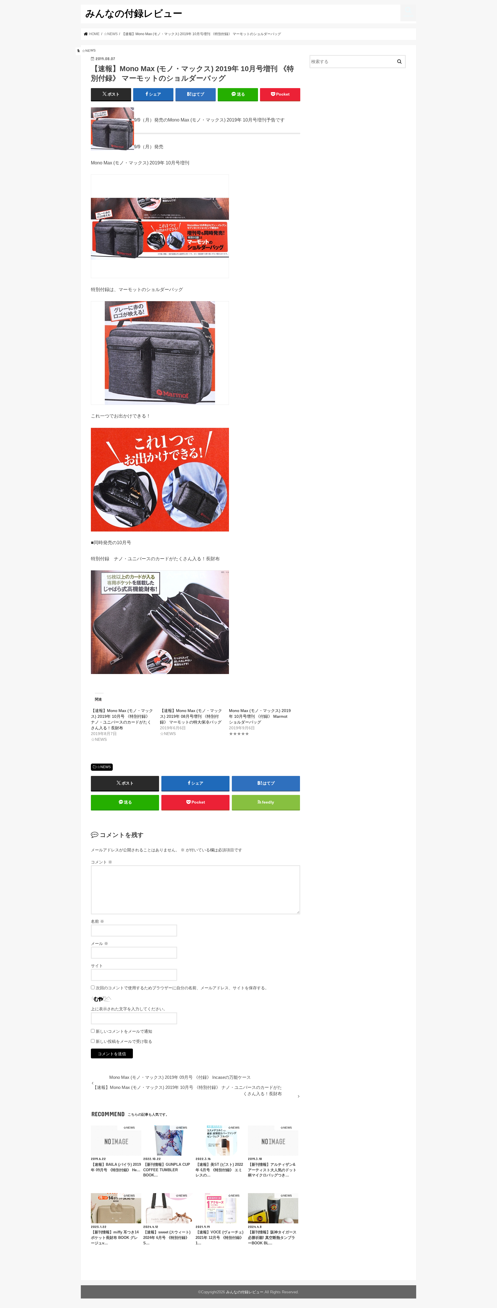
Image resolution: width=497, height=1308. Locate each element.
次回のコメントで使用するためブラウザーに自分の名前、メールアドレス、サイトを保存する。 (182, 988)
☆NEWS (104, 767)
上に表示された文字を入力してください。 (129, 1009)
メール (99, 943)
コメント (101, 862)
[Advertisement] (357, 119)
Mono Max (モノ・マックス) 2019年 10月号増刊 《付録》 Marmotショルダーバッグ (260, 716)
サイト (97, 965)
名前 (97, 921)
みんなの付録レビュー (133, 13)
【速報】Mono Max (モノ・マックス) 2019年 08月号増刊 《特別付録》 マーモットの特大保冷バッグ (191, 716)
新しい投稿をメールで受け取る (124, 1041)
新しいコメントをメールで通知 (124, 1031)
